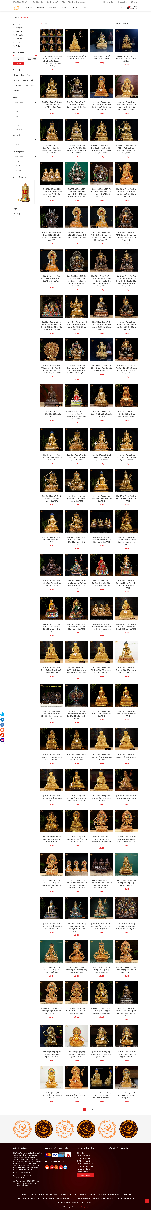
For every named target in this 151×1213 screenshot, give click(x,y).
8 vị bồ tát (119, 1198)
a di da (83, 1202)
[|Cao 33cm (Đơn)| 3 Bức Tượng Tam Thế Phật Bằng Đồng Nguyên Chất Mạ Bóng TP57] (101, 609)
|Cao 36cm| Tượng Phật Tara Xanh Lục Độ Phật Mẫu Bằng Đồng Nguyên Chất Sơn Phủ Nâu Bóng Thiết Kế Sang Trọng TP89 (101, 281)
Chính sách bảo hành (84, 1161)
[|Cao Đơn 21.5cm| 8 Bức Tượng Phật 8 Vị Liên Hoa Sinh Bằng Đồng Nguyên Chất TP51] (51, 696)
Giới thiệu (19, 35)
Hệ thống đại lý (109, 2)
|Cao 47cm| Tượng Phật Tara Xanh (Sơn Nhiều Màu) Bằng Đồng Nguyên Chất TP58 (76, 626)
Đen (16, 120)
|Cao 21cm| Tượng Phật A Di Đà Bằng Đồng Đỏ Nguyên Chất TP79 (51, 414)
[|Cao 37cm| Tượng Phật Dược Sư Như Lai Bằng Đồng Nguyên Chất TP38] (76, 822)
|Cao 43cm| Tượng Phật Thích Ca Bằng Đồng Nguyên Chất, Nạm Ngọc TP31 (51, 926)
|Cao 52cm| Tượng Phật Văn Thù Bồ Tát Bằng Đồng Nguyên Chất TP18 (51, 1054)
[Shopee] (2, 730)
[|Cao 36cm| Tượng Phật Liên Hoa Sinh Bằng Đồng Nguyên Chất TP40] (126, 781)
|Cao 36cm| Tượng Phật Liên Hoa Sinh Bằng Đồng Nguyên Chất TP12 (76, 1095)
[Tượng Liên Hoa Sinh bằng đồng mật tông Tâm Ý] (76, 41)
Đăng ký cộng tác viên (85, 1175)
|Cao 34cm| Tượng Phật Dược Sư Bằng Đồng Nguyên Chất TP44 (126, 757)
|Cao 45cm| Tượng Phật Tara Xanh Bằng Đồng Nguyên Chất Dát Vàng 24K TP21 (101, 1010)
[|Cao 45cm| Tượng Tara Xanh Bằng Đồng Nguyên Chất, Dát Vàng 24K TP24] (126, 952)
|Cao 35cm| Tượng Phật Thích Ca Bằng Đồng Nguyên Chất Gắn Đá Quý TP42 (76, 798)
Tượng (17, 144)
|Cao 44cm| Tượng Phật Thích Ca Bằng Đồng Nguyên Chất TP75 (51, 457)
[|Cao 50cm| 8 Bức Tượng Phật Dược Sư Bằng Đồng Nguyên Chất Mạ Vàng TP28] (126, 909)
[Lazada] (2, 740)
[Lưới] (42, 23)
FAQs (18, 46)
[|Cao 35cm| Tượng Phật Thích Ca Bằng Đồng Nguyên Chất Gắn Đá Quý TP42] (76, 781)
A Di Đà (89, 1202)
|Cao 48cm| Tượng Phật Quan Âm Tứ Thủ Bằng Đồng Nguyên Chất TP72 (126, 457)
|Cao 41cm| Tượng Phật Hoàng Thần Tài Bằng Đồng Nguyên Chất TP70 (76, 498)
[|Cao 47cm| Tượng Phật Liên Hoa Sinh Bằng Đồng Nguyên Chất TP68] (126, 481)
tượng (17, 214)
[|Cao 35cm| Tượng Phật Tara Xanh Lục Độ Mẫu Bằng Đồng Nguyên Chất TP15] (126, 1037)
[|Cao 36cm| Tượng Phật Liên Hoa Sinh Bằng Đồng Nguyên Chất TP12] (76, 1078)
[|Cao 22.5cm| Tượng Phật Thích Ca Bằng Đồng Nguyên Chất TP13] (51, 1078)
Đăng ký (134, 2)
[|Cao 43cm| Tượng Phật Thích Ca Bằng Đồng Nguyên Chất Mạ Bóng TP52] (126, 653)
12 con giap (23, 1194)
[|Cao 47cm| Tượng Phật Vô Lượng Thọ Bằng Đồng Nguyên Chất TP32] (126, 865)
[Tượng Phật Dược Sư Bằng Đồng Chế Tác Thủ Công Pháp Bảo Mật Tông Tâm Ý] (101, 1078)
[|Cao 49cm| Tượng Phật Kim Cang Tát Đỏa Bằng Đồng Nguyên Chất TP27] (51, 952)
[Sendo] (2, 735)
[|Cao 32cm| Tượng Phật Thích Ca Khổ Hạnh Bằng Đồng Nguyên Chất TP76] (126, 396)
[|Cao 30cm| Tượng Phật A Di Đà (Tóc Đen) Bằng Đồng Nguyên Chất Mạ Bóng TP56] (126, 609)
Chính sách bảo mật (84, 1156)
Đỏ (16, 107)
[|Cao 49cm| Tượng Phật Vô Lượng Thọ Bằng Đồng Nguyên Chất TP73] (101, 440)
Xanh (16, 116)
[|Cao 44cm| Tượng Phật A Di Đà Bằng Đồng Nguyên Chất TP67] (51, 522)
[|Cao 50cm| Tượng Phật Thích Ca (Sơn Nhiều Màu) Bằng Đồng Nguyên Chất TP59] (51, 609)
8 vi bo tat (110, 1198)
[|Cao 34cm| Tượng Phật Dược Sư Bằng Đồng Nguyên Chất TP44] (126, 740)
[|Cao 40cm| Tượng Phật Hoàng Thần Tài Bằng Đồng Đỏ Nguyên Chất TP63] (51, 566)
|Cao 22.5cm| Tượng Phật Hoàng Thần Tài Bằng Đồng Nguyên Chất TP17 (76, 1054)
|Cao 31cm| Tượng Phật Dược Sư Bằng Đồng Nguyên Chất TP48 (126, 713)
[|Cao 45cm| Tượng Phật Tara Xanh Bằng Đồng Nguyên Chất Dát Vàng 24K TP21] (101, 993)
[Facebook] (2, 725)
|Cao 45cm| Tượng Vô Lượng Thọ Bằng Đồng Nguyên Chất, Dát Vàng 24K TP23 (51, 1010)
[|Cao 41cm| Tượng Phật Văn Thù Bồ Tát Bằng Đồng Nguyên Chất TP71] (51, 481)
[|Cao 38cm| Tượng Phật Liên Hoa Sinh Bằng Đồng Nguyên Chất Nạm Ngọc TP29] (101, 909)
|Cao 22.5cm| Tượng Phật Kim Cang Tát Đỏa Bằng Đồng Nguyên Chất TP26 (76, 969)
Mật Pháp (19, 39)
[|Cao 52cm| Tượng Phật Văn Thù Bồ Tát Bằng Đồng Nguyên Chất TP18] (51, 1037)
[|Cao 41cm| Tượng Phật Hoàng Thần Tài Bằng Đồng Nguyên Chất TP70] (76, 481)
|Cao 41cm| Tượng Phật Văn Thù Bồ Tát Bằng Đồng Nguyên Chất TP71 (51, 498)
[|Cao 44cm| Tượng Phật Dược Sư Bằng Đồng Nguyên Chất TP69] (101, 481)
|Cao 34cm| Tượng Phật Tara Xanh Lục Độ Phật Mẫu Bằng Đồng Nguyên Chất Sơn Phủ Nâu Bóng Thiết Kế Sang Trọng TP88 (126, 281)
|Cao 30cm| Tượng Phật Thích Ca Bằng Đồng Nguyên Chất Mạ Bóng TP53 (101, 670)
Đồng (16, 75)
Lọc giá (18, 63)
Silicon (16, 90)
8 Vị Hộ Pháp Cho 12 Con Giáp (68, 1202)
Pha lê (26, 85)
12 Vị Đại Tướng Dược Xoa (48, 1194)
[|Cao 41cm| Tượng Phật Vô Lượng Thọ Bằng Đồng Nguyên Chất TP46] (76, 740)
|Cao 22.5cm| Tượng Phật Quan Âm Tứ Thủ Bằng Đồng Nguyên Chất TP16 (101, 1054)
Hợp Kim (17, 80)
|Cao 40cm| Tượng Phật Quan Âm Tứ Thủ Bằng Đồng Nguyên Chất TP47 (51, 757)
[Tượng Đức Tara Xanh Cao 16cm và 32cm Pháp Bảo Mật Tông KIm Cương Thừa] (101, 350)
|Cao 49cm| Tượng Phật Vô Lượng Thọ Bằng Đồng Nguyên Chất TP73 (101, 457)
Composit (17, 85)
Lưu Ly (25, 80)
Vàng (28, 75)
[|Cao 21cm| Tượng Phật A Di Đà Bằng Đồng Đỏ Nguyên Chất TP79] (51, 396)
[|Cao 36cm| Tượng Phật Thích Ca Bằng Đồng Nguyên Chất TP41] (101, 781)
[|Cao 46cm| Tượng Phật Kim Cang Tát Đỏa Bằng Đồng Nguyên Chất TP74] (76, 440)
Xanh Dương (18, 129)
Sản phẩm (19, 31)
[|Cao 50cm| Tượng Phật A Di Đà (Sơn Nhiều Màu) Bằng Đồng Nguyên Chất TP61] (101, 566)
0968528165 (20, 1178)
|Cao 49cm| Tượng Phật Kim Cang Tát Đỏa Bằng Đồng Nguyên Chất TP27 (51, 969)
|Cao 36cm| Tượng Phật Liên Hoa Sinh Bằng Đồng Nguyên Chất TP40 (126, 798)
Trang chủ (19, 28)
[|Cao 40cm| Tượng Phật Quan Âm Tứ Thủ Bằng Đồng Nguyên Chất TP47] (51, 740)
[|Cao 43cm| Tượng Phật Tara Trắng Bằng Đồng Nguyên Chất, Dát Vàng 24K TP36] (126, 822)
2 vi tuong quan (113, 1194)
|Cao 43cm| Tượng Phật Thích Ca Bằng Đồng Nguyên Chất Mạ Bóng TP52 (126, 670)
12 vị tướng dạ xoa (79, 1194)
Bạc (22, 75)
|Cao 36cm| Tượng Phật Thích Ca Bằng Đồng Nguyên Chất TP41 (101, 798)
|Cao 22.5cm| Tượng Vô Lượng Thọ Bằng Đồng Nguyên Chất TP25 (101, 969)
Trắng (17, 125)
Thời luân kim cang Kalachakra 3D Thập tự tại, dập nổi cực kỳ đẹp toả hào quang (24, 1203)
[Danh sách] (46, 23)
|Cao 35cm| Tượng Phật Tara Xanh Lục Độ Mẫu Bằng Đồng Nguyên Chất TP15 (126, 1054)
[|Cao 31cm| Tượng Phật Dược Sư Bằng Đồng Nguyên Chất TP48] (126, 696)
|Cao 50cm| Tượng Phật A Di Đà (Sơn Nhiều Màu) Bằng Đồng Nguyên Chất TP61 (101, 583)
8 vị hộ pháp (128, 1198)
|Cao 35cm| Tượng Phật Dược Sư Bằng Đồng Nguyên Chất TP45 (101, 757)
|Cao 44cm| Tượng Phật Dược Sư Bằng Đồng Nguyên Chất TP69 (101, 498)
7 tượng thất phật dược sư (82, 1198)
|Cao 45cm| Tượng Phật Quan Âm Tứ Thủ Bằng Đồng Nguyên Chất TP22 (76, 1010)
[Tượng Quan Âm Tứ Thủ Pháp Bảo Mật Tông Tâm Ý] (101, 41)
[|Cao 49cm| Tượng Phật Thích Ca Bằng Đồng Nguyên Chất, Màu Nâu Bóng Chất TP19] (126, 993)
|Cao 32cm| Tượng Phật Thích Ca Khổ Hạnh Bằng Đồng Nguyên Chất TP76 (126, 414)
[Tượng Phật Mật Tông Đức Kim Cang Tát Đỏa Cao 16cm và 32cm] (126, 41)
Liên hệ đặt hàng (82, 1172)
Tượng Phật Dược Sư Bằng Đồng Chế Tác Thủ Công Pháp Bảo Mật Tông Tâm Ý (101, 1095)
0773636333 (28, 1176)
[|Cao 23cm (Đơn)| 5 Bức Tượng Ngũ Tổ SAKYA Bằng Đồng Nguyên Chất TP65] (101, 522)
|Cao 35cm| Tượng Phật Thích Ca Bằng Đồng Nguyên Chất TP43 (51, 798)
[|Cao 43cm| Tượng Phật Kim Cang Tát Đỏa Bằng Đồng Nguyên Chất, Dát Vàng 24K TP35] (51, 865)
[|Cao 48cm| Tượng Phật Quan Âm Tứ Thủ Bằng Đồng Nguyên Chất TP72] (126, 440)
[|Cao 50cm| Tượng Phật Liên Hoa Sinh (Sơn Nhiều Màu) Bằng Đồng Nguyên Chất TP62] (76, 566)
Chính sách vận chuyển (85, 1164)
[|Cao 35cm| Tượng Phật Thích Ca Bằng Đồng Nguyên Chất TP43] (51, 781)
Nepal (17, 161)
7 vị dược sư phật (99, 1198)
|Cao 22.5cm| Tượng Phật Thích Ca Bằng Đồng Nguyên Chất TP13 (51, 1095)
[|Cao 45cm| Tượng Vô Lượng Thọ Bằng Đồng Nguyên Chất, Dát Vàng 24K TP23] (51, 993)
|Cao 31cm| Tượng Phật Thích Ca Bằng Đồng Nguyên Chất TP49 (101, 713)
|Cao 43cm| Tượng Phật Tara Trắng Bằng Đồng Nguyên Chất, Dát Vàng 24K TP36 (126, 839)
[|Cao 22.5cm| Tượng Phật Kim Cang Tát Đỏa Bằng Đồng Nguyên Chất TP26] (76, 952)
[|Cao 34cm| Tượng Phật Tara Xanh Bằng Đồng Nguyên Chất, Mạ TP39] (51, 822)
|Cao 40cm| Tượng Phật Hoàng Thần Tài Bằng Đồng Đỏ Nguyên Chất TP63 (51, 583)
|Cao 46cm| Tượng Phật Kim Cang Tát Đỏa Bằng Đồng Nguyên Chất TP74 (76, 457)
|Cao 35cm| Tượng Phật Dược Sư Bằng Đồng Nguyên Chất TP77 (101, 414)
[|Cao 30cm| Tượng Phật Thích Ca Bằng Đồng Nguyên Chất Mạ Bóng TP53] (101, 653)
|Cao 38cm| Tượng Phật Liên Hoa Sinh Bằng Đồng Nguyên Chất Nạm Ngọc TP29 (101, 926)
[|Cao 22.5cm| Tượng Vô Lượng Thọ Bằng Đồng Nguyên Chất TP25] (101, 952)
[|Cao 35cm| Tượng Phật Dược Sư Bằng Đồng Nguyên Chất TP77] (101, 396)
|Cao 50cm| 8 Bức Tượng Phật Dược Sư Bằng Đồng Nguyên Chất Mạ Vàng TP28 (126, 926)
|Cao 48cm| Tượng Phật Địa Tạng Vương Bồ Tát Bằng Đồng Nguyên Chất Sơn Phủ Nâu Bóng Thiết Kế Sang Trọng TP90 (76, 281)
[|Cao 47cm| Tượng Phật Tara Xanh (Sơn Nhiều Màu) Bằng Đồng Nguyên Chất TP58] (76, 609)
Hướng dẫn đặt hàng (84, 1169)
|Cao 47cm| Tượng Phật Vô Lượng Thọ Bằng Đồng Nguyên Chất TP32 (126, 882)
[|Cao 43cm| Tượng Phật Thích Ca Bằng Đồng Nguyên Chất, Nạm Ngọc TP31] (51, 909)
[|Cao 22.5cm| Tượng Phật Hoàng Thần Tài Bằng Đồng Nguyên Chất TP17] (76, 1037)
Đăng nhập (123, 2)
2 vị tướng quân (126, 1194)
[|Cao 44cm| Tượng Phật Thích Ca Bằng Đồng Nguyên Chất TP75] (51, 440)
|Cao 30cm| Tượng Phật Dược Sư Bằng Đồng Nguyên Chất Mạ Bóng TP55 (51, 670)
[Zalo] (2, 720)
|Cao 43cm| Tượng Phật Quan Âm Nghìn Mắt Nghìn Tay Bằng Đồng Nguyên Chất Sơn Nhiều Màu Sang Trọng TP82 (76, 370)
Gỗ (32, 80)
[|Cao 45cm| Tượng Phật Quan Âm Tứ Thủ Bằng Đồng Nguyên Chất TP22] (76, 993)
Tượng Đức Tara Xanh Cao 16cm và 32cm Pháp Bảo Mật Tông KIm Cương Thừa (101, 368)
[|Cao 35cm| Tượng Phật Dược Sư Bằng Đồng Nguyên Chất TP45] (101, 740)
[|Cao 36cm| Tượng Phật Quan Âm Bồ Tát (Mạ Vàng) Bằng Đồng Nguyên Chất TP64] (126, 522)
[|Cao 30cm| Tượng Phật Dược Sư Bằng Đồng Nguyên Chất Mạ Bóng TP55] (51, 653)
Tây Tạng (18, 170)
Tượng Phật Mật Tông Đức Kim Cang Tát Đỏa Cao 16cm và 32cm (126, 58)
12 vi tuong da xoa (65, 1194)
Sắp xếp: (119, 23)
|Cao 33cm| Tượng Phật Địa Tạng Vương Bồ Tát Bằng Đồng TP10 (126, 1095)
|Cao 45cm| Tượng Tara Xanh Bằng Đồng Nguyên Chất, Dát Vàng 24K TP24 (126, 969)
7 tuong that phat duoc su (62, 1198)
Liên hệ (18, 42)
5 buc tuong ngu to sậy (44, 1198)
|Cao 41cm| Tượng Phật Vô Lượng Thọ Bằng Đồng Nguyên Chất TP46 (76, 757)
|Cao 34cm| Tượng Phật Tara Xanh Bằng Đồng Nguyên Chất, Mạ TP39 (51, 839)
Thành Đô (18, 165)
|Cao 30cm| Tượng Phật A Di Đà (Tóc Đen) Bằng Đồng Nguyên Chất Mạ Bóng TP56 (126, 626)
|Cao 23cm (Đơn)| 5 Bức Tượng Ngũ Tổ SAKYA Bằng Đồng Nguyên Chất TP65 (101, 539)
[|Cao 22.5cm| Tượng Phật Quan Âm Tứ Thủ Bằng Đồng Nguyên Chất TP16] (101, 1037)
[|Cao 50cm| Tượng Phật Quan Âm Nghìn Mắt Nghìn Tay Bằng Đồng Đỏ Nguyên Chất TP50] (76, 696)
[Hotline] (2, 714)
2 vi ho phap (92, 1194)
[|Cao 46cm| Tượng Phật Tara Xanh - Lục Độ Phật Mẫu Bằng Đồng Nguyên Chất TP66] (76, 522)
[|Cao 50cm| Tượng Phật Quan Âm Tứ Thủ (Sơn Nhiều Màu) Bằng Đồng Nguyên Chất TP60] (126, 566)
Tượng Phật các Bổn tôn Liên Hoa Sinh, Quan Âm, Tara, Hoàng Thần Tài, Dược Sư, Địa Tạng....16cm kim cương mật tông (51, 61)
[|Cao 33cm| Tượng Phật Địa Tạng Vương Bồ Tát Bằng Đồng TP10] (126, 1078)
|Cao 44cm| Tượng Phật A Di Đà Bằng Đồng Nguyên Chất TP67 (51, 539)
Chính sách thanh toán (85, 1166)
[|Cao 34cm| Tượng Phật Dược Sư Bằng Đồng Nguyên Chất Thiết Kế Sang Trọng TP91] (51, 261)
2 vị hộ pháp (102, 1194)
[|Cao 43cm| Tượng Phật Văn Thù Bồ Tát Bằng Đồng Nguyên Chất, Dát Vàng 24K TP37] (101, 822)
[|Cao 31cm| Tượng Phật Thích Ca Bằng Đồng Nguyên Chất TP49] (101, 696)
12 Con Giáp (33, 1194)
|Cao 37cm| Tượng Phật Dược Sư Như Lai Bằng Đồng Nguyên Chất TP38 (76, 839)
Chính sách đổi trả (83, 1158)
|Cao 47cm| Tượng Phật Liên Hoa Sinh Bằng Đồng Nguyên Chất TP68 (126, 498)
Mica (32, 85)
